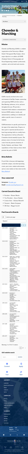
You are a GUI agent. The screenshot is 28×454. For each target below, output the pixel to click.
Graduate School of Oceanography (10, 7)
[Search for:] (9, 357)
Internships (6, 423)
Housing (5, 399)
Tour (7, 374)
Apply (21, 366)
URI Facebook (4, 434)
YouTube (6, 10)
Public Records (11, 447)
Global (5, 387)
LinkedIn (8, 10)
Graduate (6, 416)
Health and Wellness (8, 405)
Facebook (2, 10)
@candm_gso (12, 182)
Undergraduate (7, 414)
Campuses (6, 390)
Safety (5, 392)
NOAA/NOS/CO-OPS (14, 431)
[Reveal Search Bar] (26, 1)
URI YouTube (24, 434)
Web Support (22, 447)
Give (21, 374)
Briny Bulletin (6, 171)
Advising (5, 418)
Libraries (5, 421)
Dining (5, 401)
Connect (7, 366)
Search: (5, 221)
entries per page (10, 217)
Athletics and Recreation (9, 403)
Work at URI (5, 447)
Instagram (4, 10)
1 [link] (20, 348)
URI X (17, 434)
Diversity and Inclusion (8, 385)
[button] (8, 225)
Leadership (6, 383)
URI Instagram (10, 434)
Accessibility (17, 446)
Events (5, 407)
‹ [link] (18, 348)
